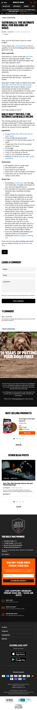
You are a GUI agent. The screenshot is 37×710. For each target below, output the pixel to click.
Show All (18, 444)
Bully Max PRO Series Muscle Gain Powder (16, 85)
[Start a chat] (3, 601)
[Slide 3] (20, 438)
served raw (18, 183)
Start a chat (10, 600)
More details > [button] (6, 554)
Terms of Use (30, 692)
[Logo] (18, 2)
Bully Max (19, 399)
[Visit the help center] (3, 615)
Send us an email (11, 607)
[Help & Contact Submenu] (31, 2)
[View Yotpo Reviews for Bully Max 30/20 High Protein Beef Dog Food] (27, 423)
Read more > (6, 494)
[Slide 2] (17, 438)
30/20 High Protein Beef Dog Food (27, 420)
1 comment (5, 34)
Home (2, 13)
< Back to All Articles (8, 18)
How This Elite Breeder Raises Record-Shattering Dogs (18, 484)
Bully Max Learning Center (11, 13)
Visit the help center (12, 613)
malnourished (20, 46)
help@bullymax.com (20, 687)
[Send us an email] (3, 607)
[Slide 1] (14, 438)
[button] (35, 2)
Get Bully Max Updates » (19, 581)
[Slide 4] (23, 438)
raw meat (29, 57)
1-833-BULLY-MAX (20, 685)
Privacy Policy (11, 693)
